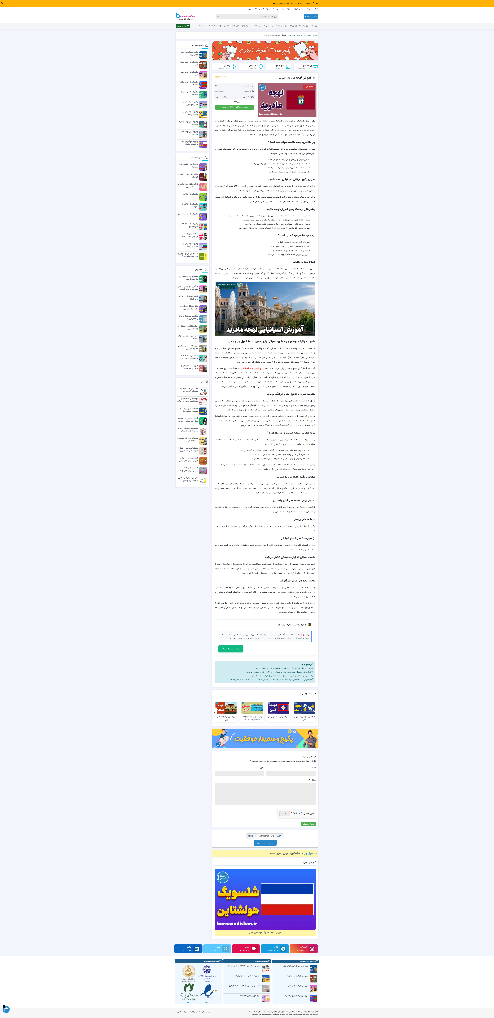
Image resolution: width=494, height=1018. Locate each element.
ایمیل (261, 767)
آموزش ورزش (276, 9)
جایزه (243, 25)
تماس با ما (203, 25)
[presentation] (214, 712)
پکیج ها (302, 25)
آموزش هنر (287, 9)
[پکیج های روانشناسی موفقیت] (265, 738)
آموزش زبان (297, 9)
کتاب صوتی (253, 9)
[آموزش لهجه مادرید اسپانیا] (287, 99)
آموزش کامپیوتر (264, 9)
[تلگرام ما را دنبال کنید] (283, 949)
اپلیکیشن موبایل (183, 25)
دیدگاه (312, 780)
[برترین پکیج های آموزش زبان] (265, 50)
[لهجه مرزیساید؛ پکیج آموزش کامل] (304, 708)
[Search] (218, 16)
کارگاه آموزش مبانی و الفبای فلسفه (285, 853)
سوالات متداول (182, 1012)
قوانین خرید (201, 1012)
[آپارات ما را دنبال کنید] (254, 949)
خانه (312, 25)
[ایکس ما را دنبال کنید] (225, 949)
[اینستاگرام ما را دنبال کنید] (312, 949)
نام (314, 767)
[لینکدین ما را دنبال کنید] (197, 949)
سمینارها (281, 25)
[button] (2, 3)
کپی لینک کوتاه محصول (265, 842)
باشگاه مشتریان (229, 25)
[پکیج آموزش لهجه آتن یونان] (278, 708)
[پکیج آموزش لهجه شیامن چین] (226, 708)
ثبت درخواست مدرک (231, 648)
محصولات (267, 25)
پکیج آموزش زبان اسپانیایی (252, 368)
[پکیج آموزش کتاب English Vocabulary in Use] (252, 708)
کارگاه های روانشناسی (310, 9)
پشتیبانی (192, 1012)
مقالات (255, 25)
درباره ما (215, 25)
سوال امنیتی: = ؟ (302, 813)
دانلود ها (307, 35)
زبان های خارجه (295, 35)
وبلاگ (291, 25)
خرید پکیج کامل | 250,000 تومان (234, 107)
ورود (208, 1012)
